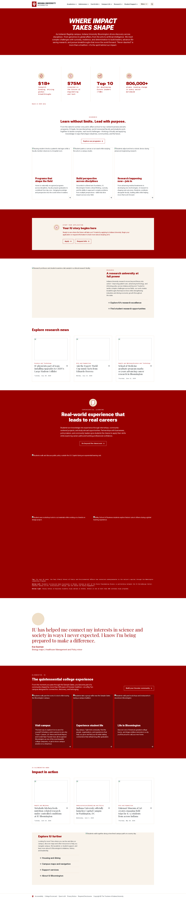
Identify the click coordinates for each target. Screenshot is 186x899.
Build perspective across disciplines (87, 180)
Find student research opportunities (128, 309)
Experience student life (89, 725)
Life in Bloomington (129, 725)
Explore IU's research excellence (125, 303)
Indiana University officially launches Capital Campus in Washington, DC (89, 811)
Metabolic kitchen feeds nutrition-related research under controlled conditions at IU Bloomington (48, 812)
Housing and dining (51, 858)
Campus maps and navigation (56, 864)
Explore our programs (92, 141)
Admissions (83, 4)
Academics (71, 4)
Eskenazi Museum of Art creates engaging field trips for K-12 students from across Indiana (130, 812)
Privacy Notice (71, 896)
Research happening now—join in (130, 180)
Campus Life (106, 4)
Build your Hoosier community (138, 688)
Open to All (62, 896)
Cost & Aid (94, 4)
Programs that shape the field (44, 180)
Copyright (96, 896)
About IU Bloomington (52, 876)
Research (117, 4)
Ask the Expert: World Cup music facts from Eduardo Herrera (87, 369)
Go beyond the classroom (92, 443)
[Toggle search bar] (152, 4)
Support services (50, 870)
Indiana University (117, 896)
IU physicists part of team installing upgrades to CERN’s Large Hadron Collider (49, 369)
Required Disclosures (85, 896)
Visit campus (42, 725)
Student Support (130, 4)
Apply (67, 241)
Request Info (82, 241)
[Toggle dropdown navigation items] (76, 4)
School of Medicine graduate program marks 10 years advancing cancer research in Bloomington (131, 370)
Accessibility (39, 896)
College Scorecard (51, 896)
